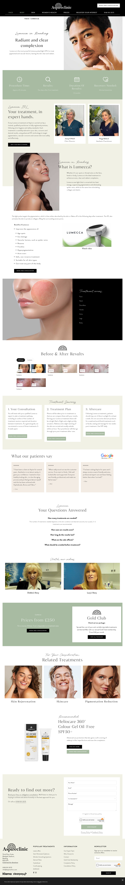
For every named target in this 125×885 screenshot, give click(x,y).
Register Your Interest (86, 12)
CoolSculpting (37, 866)
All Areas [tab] (20, 360)
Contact (66, 857)
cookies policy (39, 881)
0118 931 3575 (109, 12)
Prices (66, 12)
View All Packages (96, 637)
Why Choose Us (69, 854)
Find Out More (74, 747)
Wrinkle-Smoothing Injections (42, 857)
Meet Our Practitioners (19, 144)
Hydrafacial (36, 863)
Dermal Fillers (37, 860)
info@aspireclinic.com (10, 870)
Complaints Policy (69, 863)
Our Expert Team (69, 851)
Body (22, 12)
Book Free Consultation (108, 5)
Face (11, 12)
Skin (33, 12)
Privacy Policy (85, 832)
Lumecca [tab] (29, 360)
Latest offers (37, 851)
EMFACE (36, 869)
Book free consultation (17, 436)
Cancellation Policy (69, 866)
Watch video (87, 248)
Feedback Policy (97, 832)
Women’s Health (49, 12)
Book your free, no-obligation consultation (23, 794)
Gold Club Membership (71, 860)
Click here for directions (10, 862)
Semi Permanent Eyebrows (41, 854)
